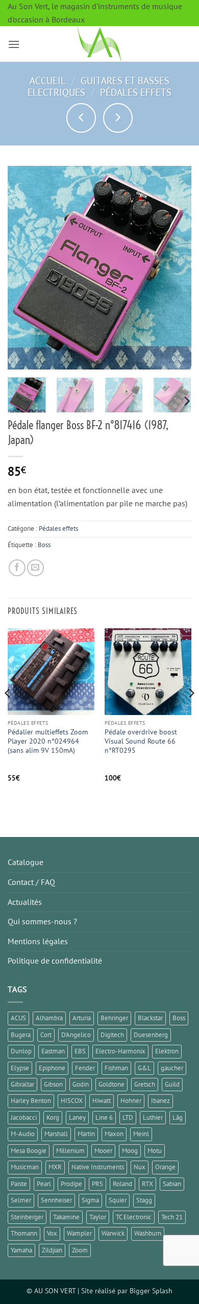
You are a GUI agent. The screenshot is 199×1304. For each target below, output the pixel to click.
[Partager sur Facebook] (17, 567)
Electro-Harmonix (120, 1051)
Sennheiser (56, 1200)
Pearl (44, 1183)
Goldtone (111, 1084)
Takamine (66, 1217)
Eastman (53, 1051)
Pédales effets (135, 92)
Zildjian (52, 1250)
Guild (172, 1084)
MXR (55, 1167)
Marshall (56, 1133)
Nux (139, 1167)
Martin (86, 1133)
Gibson (53, 1084)
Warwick (113, 1233)
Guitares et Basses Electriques (98, 86)
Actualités (25, 902)
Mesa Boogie (28, 1150)
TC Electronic (134, 1217)
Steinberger (27, 1217)
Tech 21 (172, 1217)
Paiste (19, 1183)
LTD (127, 1117)
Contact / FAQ (31, 882)
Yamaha (21, 1250)
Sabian (172, 1183)
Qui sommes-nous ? (42, 921)
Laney (77, 1117)
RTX (147, 1183)
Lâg (177, 1117)
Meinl (141, 1133)
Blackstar (150, 1018)
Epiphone (52, 1068)
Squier (118, 1200)
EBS (80, 1051)
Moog (130, 1150)
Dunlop (21, 1051)
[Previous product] (118, 118)
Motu (154, 1150)
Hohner (130, 1100)
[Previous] (24, 268)
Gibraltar (22, 1084)
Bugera (21, 1034)
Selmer (21, 1200)
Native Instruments (97, 1167)
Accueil (48, 80)
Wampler (79, 1233)
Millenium (70, 1150)
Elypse (20, 1068)
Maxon (114, 1133)
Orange (165, 1167)
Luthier (153, 1117)
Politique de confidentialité (55, 960)
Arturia (81, 1018)
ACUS (18, 1018)
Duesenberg (151, 1034)
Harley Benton (31, 1100)
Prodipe (71, 1183)
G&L (144, 1068)
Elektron (167, 1051)
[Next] (175, 268)
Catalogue (25, 862)
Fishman (116, 1068)
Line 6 (104, 1117)
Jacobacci (24, 1117)
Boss (44, 544)
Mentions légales (38, 941)
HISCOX (72, 1100)
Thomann (24, 1233)
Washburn (147, 1233)
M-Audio (23, 1133)
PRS (97, 1183)
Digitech (112, 1034)
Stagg (144, 1200)
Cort (46, 1034)
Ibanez (160, 1100)
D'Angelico (76, 1034)
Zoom (80, 1250)
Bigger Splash (151, 1290)
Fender (85, 1068)
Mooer (103, 1150)
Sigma (90, 1200)
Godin (80, 1084)
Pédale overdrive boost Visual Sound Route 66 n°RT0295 (141, 741)
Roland (122, 1183)
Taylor (97, 1217)
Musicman (25, 1167)
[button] (14, 44)
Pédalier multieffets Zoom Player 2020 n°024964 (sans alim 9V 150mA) (48, 741)
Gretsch (144, 1084)
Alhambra (49, 1018)
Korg (52, 1117)
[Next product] (81, 118)
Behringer (114, 1018)
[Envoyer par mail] (35, 567)
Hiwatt (101, 1100)
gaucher (172, 1068)
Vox (52, 1233)
